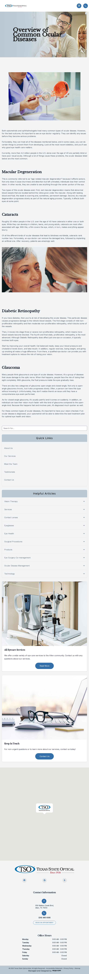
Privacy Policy (68, 968)
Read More (44, 666)
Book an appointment (44, 922)
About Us (8, 448)
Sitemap (77, 968)
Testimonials (9, 472)
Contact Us (9, 480)
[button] (1, 5)
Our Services (10, 456)
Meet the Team (10, 464)
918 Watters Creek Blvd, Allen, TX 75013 (44, 906)
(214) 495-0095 (44, 918)
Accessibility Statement (54, 968)
